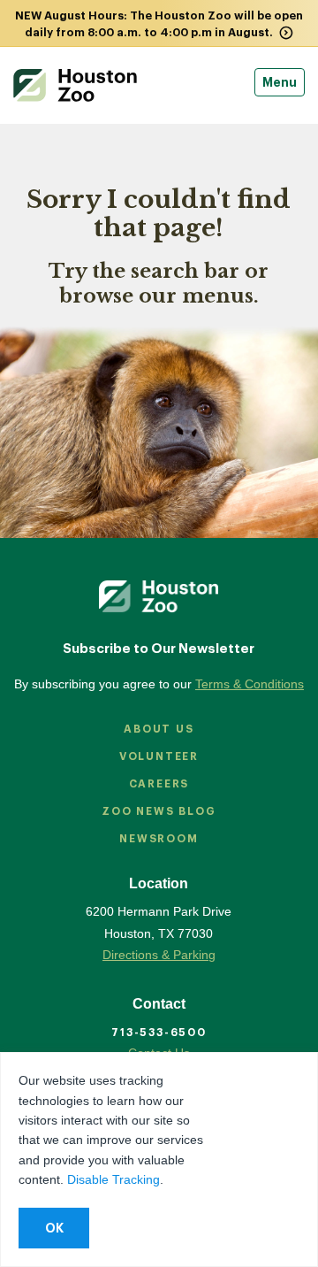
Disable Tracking (113, 1179)
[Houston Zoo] (75, 85)
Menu (279, 82)
